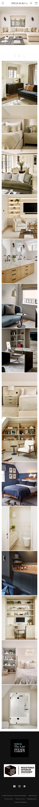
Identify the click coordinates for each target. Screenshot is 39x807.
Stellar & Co (10, 795)
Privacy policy (9, 799)
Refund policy (33, 795)
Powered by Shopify (20, 795)
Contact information (21, 802)
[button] (2, 3)
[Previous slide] (15, 56)
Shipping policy (32, 799)
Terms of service (20, 799)
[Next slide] (24, 56)
